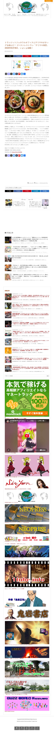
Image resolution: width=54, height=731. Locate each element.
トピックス (31, 182)
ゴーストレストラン (44, 182)
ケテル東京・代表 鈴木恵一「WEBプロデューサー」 (15, 543)
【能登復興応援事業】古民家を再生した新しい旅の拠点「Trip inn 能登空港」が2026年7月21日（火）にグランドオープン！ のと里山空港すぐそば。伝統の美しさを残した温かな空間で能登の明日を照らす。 (30, 368)
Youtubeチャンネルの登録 (10, 453)
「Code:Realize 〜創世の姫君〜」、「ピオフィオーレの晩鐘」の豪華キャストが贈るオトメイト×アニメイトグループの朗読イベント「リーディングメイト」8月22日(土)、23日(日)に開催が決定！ (30, 248)
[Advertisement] (27, 28)
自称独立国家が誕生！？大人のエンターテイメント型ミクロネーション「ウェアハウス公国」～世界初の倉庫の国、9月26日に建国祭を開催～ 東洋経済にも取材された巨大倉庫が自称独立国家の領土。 (30, 314)
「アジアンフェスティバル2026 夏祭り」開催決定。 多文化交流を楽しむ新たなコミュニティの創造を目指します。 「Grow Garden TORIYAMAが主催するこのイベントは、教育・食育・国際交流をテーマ (30, 296)
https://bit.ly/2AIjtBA (17, 152)
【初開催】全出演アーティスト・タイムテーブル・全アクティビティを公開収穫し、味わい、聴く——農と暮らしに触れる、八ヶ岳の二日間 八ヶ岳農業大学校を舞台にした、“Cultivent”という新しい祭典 (30, 332)
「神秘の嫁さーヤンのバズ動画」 (20, 418)
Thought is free (34, 721)
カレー (37, 182)
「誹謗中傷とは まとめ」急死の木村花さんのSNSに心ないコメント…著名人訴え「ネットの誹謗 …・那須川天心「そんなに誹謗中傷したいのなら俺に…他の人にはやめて (30, 276)
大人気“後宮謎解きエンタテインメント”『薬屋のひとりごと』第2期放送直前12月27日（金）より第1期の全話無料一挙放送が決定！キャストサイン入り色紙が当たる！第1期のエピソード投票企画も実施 (30, 239)
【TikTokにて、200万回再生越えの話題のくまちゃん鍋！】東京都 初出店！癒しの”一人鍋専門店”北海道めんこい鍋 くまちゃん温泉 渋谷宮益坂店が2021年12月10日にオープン (29, 267)
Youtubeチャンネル (9, 418)
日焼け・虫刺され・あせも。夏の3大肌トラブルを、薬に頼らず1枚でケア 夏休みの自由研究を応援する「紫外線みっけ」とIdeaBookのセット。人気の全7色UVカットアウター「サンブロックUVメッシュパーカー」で (30, 305)
